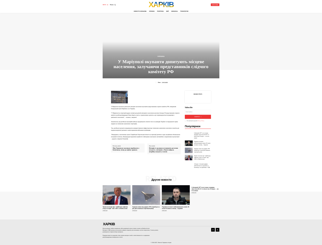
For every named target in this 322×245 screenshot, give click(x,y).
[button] (113, 4)
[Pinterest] (200, 98)
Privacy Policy (201, 120)
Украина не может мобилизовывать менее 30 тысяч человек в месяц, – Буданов (202, 143)
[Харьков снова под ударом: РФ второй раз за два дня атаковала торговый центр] (189, 150)
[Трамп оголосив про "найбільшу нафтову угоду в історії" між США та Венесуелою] (189, 157)
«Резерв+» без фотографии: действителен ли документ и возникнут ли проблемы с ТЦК (202, 165)
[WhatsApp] (203, 98)
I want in (197, 116)
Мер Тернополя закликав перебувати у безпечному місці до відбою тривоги (126, 149)
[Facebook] (192, 98)
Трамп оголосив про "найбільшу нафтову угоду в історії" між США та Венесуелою (202, 157)
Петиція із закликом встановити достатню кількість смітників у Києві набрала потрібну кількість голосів (163, 150)
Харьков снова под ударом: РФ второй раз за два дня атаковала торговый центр (202, 150)
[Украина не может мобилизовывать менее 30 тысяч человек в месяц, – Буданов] (189, 143)
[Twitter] (196, 98)
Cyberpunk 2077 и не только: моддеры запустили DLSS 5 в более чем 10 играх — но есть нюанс (205, 189)
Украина (161, 56)
